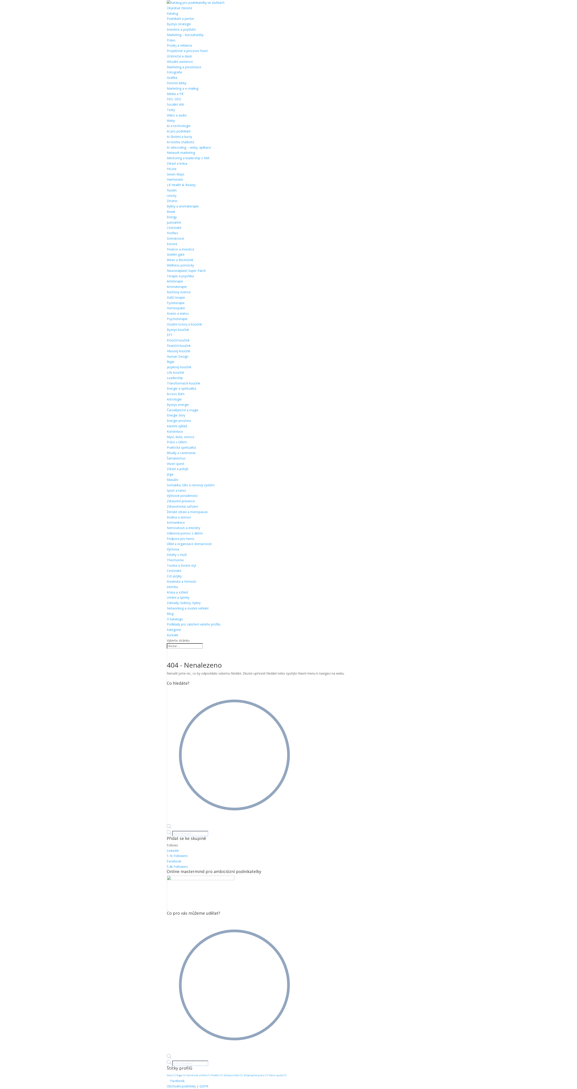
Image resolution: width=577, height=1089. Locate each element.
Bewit (171, 211)
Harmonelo (175, 179)
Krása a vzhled (177, 592)
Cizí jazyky (174, 576)
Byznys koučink (178, 329)
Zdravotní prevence (181, 501)
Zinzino (172, 201)
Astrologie (174, 399)
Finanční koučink (179, 345)
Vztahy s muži (177, 554)
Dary (171, 1075)
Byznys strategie (179, 24)
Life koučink (175, 372)
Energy (172, 217)
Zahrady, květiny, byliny (184, 603)
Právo (171, 40)
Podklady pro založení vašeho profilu (193, 624)
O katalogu (175, 619)
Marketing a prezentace (184, 67)
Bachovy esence (179, 292)
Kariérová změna (198, 1075)
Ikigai (170, 361)
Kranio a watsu (178, 313)
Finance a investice (180, 249)
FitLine (171, 169)
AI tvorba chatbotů (180, 142)
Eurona (172, 244)
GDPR (203, 1086)
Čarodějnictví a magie (182, 410)
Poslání (217, 1075)
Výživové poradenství (182, 495)
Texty (171, 110)
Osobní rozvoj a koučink (184, 324)
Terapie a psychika (180, 276)
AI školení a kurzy (179, 136)
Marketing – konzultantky (185, 35)
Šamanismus (176, 458)
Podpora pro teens (180, 539)
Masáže (172, 479)
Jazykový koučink (179, 367)
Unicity (171, 195)
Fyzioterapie (176, 303)
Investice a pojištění (181, 29)
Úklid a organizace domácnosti (189, 544)
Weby (171, 120)
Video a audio (177, 115)
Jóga (170, 474)
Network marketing (181, 152)
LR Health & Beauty (181, 185)
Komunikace (176, 522)
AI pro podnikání (178, 131)
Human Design (177, 356)
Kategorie (174, 629)
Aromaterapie (177, 286)
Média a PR (175, 94)
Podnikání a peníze (180, 18)
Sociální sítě (175, 104)
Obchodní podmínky (181, 1086)
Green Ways (175, 174)
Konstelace (175, 431)
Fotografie (174, 72)
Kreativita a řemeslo (181, 581)
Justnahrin (174, 222)
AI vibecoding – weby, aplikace (189, 147)
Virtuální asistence (180, 61)
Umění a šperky (178, 597)
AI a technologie (178, 126)
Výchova (173, 549)
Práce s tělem (177, 442)
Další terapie (176, 297)
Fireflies (172, 233)
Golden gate (176, 254)
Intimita (172, 587)
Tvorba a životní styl (181, 565)
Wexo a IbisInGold (180, 260)
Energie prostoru (179, 420)
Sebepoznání (233, 1075)
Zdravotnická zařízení (182, 506)
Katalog (172, 13)
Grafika (172, 77)
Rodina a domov (179, 517)
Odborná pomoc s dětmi (185, 533)
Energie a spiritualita (181, 388)
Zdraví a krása (177, 163)
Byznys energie (178, 404)
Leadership (175, 378)
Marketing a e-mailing (182, 88)
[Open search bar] (169, 827)
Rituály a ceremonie (181, 453)
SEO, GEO (174, 99)
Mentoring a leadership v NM (188, 158)
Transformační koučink (183, 383)
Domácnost (175, 238)
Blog (170, 614)
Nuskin (172, 190)
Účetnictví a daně (179, 56)
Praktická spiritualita (181, 447)
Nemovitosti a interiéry (183, 528)
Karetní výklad (177, 426)
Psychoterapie (177, 319)
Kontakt (172, 635)
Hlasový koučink (178, 351)
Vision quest (175, 464)
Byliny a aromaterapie (183, 206)
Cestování (174, 227)
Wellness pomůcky (180, 265)
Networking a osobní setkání (187, 608)
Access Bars (176, 394)
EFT (169, 335)
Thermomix (175, 560)
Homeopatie (176, 308)
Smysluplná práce (256, 1075)
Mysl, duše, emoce (180, 437)
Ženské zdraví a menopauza (187, 512)
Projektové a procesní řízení (187, 51)
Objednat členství (179, 8)
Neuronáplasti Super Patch (186, 270)
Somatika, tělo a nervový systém (191, 485)
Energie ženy (176, 415)
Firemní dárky (176, 83)
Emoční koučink (178, 340)
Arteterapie (175, 281)
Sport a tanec (176, 490)
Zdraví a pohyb (177, 469)
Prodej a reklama (179, 45)
